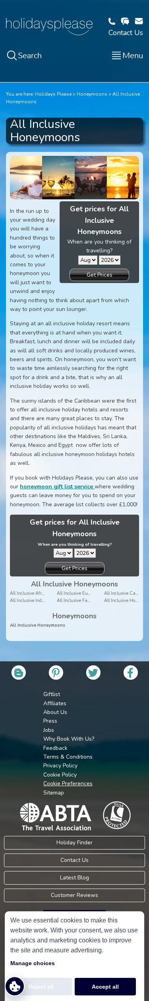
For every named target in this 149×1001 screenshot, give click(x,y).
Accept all (105, 986)
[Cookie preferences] (15, 986)
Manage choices (32, 963)
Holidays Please (53, 94)
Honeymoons (92, 94)
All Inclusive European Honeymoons (92, 593)
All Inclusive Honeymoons (37, 625)
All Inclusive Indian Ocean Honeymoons (49, 601)
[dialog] (74, 956)
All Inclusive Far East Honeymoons (91, 601)
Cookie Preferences (68, 783)
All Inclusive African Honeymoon (42, 593)
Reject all (41, 986)
